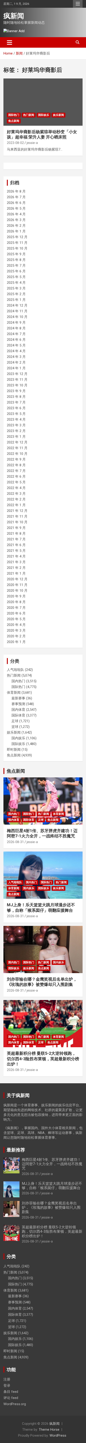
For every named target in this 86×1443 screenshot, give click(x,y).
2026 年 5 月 (16, 208)
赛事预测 (18, 704)
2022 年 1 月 (16, 505)
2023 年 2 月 (16, 431)
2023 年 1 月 (16, 437)
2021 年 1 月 (16, 573)
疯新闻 (13, 16)
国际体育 (18, 715)
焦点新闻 (13, 120)
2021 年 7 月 (16, 539)
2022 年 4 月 (16, 488)
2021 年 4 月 (16, 556)
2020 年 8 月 (16, 602)
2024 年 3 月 (16, 357)
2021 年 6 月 (16, 545)
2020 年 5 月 (16, 619)
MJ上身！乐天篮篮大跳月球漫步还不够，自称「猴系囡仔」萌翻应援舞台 (52, 1185)
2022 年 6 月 (16, 476)
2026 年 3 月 (16, 220)
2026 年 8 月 (16, 191)
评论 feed (10, 1398)
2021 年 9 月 (16, 528)
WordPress (58, 1435)
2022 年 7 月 (16, 471)
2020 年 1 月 (16, 642)
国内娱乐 (18, 738)
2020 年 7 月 (16, 608)
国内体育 (18, 710)
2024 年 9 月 (16, 322)
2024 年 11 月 (17, 311)
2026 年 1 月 (16, 231)
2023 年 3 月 (16, 425)
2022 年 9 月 (16, 459)
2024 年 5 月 (16, 345)
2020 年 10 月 (17, 591)
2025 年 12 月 (17, 237)
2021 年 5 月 (16, 551)
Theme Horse (49, 1429)
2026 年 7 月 (16, 197)
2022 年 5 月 (16, 482)
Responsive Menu (78, 4)
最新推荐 (16, 1150)
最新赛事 (18, 698)
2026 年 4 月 (16, 214)
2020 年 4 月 (16, 625)
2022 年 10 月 (17, 454)
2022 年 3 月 (16, 494)
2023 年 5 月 (16, 414)
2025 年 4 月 (16, 283)
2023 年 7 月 (16, 402)
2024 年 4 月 (16, 351)
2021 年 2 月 (16, 568)
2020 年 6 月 (16, 613)
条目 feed (10, 1392)
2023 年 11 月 (17, 380)
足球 (14, 721)
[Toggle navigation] (9, 42)
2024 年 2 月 (16, 362)
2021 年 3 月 (16, 562)
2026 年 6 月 (16, 203)
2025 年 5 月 (16, 277)
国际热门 (13, 115)
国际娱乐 (43, 115)
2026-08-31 (15, 842)
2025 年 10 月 (17, 248)
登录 (6, 1385)
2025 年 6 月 (16, 271)
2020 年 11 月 (17, 585)
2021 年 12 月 (17, 511)
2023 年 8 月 (16, 397)
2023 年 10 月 (17, 385)
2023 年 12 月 (17, 374)
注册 (6, 1379)
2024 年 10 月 (17, 317)
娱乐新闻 (58, 115)
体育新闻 (14, 692)
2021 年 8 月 (16, 533)
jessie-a (32, 143)
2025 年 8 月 (16, 260)
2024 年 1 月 (16, 368)
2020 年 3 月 (16, 630)
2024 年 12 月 (17, 305)
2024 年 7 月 (16, 334)
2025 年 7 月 (16, 265)
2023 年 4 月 (16, 419)
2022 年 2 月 (16, 499)
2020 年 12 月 (17, 579)
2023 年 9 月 (16, 391)
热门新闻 (28, 115)
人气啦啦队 (15, 670)
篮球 (14, 727)
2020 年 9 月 (16, 596)
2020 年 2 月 (16, 636)
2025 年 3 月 (16, 288)
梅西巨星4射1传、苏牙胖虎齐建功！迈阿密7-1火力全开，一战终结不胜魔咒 (52, 1163)
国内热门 (18, 681)
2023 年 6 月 (16, 408)
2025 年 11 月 (17, 243)
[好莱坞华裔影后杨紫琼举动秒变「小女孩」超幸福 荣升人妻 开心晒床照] (43, 102)
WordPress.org (14, 1404)
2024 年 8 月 (16, 328)
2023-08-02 (15, 143)
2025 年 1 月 (16, 300)
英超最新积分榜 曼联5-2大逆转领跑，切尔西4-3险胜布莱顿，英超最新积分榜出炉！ (43, 1058)
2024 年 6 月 (16, 340)
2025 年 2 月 (16, 294)
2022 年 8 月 (16, 465)
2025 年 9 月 (16, 254)
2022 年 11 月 (17, 448)
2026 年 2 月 (16, 226)
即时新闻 (14, 750)
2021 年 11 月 (17, 516)
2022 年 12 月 (17, 442)
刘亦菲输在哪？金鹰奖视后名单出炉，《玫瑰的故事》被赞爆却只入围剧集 (51, 1207)
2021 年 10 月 (17, 522)
